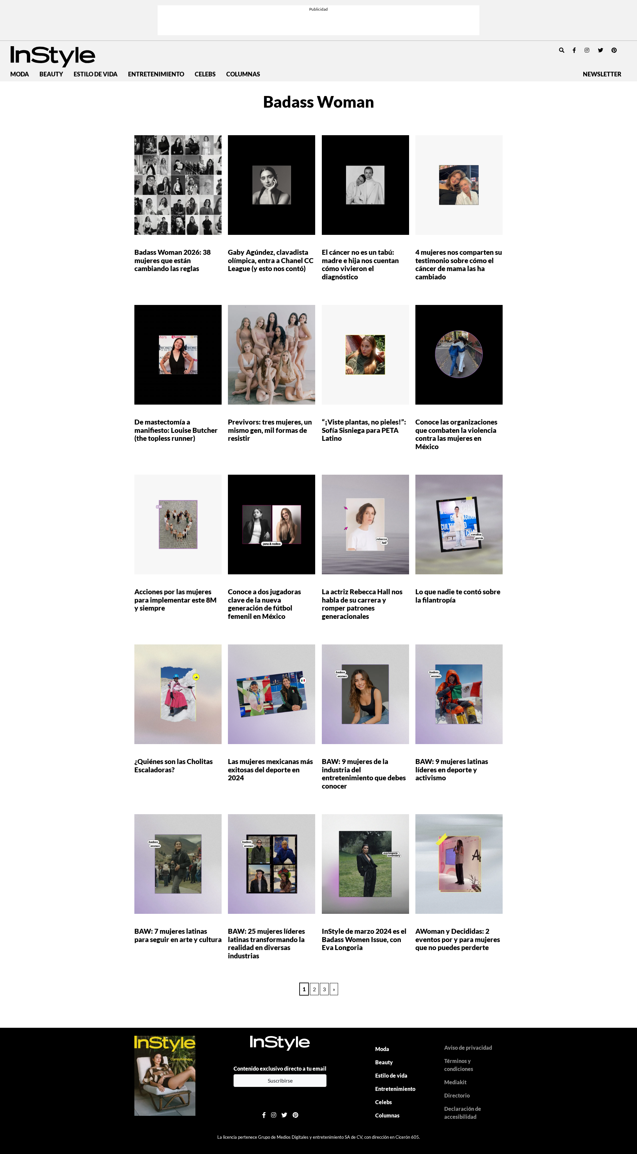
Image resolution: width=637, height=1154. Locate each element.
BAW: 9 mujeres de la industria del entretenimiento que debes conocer (364, 773)
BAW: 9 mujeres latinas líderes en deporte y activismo (451, 769)
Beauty (51, 74)
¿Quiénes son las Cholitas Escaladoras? (173, 765)
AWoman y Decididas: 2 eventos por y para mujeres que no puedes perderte (457, 939)
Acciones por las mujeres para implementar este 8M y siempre (175, 599)
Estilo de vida (95, 74)
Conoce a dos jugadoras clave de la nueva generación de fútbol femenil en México (264, 604)
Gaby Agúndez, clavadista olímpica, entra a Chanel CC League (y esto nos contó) (271, 260)
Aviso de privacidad (468, 1047)
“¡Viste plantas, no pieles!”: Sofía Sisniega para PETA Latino (364, 430)
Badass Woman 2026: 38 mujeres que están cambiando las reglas (172, 260)
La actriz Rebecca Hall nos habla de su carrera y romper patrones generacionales (362, 604)
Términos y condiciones (458, 1065)
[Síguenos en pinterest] (614, 50)
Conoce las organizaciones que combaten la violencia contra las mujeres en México (456, 434)
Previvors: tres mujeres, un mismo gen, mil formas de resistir (270, 430)
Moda (19, 74)
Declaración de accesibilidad (462, 1113)
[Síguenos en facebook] (574, 50)
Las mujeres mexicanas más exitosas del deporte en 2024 (270, 769)
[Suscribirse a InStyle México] (164, 1075)
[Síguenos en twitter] (600, 50)
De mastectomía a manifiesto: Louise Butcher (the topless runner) (176, 430)
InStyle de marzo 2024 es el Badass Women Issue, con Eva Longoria (364, 939)
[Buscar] (561, 50)
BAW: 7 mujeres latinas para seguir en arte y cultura (178, 935)
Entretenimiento (156, 74)
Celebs (205, 74)
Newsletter (602, 74)
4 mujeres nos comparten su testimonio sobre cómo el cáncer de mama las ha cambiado (458, 264)
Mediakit (455, 1082)
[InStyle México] (53, 56)
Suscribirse (280, 1080)
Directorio (457, 1095)
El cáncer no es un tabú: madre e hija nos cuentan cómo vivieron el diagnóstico (360, 264)
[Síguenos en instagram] (587, 50)
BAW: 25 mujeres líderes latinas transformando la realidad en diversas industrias (266, 943)
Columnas (243, 74)
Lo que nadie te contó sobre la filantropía (457, 595)
